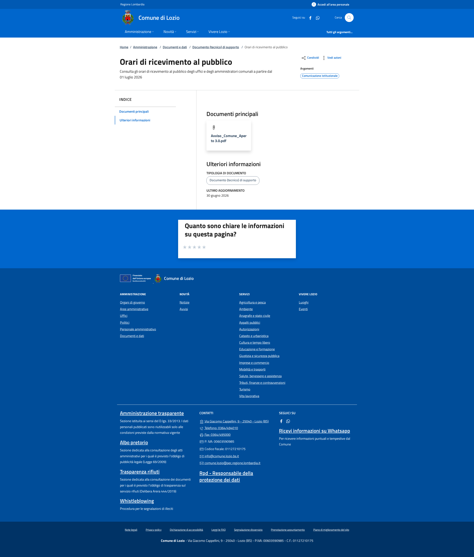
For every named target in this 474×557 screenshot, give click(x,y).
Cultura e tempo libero (254, 342)
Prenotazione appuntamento (288, 530)
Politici (124, 322)
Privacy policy (153, 530)
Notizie (184, 302)
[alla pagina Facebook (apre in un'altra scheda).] (309, 17)
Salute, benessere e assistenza (260, 375)
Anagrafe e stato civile (254, 315)
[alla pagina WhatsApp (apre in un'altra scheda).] (316, 17)
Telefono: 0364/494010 (221, 427)
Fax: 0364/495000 (217, 434)
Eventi (303, 309)
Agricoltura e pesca (252, 302)
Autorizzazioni (249, 329)
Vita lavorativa (249, 395)
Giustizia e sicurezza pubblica (259, 355)
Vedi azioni (334, 57)
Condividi (312, 57)
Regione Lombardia (132, 4)
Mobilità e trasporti (252, 369)
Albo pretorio (134, 442)
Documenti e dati (175, 47)
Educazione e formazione (257, 349)
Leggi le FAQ (218, 530)
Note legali (131, 530)
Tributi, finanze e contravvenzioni (262, 382)
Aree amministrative (134, 309)
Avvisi (184, 309)
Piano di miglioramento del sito (331, 530)
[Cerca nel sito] (349, 17)
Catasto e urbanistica (253, 335)
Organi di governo (132, 302)
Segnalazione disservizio (248, 530)
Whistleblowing (137, 501)
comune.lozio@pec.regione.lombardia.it (232, 462)
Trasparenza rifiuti (140, 471)
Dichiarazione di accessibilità (186, 530)
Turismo (244, 389)
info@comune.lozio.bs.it (221, 456)
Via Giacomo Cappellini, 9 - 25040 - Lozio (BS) (239, 421)
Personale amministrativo (138, 329)
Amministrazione (145, 47)
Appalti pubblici (249, 322)
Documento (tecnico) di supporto (215, 47)
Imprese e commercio (254, 362)
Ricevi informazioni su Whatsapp (314, 431)
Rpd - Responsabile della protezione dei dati (226, 476)
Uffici (123, 315)
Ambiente (246, 309)
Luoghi (303, 302)
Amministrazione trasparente (152, 413)
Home (124, 47)
